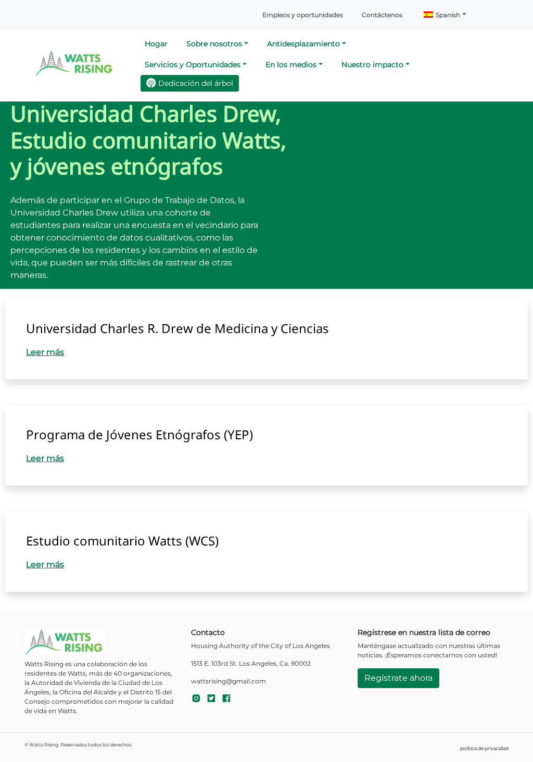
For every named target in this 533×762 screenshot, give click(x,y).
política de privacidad (484, 748)
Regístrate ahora (398, 678)
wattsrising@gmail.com (228, 681)
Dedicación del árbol (195, 83)
